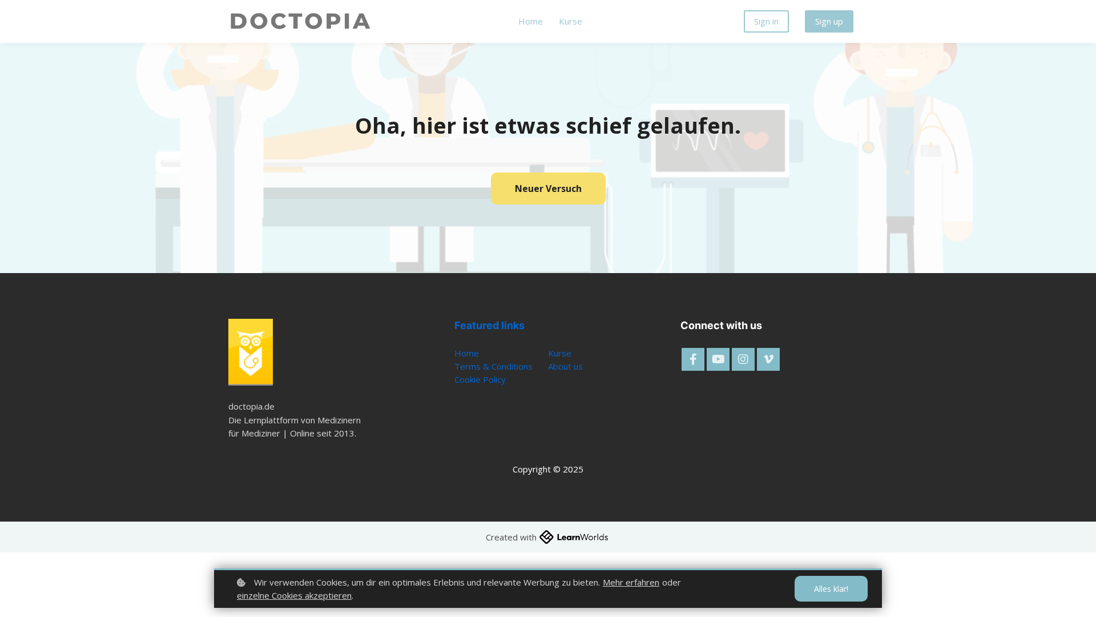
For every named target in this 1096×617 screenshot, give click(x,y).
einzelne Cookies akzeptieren (294, 595)
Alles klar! (831, 588)
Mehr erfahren (631, 582)
